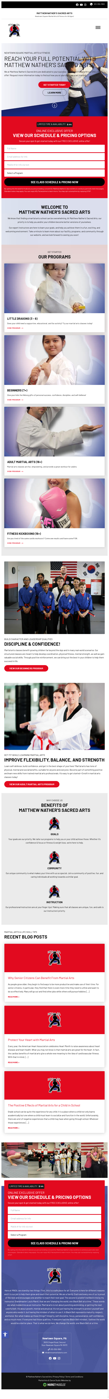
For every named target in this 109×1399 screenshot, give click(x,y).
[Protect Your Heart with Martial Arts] (54, 1020)
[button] (5, 1334)
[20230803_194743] (67, 1160)
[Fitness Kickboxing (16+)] (54, 513)
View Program (13, 328)
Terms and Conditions (74, 1377)
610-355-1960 (99, 4)
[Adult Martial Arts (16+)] (54, 441)
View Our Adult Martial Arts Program (31, 784)
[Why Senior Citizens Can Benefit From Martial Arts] (54, 958)
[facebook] (77, 5)
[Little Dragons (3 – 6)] (54, 297)
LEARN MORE (54, 92)
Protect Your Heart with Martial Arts (31, 1040)
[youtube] (81, 5)
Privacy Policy (58, 1377)
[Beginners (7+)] (54, 369)
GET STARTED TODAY (54, 84)
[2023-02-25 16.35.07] (41, 1160)
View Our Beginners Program (26, 668)
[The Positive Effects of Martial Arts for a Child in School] (54, 1085)
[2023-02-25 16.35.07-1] (94, 1160)
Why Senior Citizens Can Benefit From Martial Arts (41, 978)
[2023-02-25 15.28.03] (14, 1160)
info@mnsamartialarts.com (56, 1352)
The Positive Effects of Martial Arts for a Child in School (44, 1105)
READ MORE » (13, 997)
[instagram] (85, 5)
